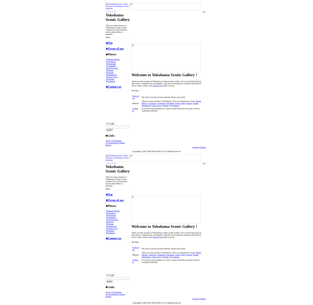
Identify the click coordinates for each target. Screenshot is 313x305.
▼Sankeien (110, 81)
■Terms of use (115, 48)
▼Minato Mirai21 (113, 59)
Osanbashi (161, 103)
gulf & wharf (180, 103)
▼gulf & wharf (112, 68)
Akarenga (152, 103)
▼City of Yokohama (114, 141)
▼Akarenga (111, 62)
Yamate (195, 103)
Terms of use (157, 86)
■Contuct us (113, 86)
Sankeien (175, 106)
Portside (165, 106)
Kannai (189, 103)
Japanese (195, 147)
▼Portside (110, 79)
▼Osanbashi (111, 64)
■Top (109, 42)
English (203, 147)
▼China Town (112, 77)
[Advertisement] (113, 105)
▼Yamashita (111, 66)
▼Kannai (110, 70)
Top (204, 12)
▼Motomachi (111, 75)
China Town (156, 106)
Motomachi (146, 106)
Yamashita (170, 103)
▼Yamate (110, 73)
